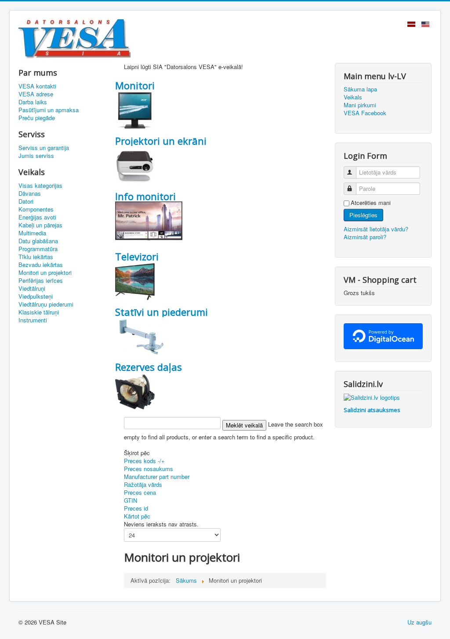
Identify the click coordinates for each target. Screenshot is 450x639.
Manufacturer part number (156, 476)
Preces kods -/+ (144, 460)
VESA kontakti (37, 86)
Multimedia (32, 233)
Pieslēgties (363, 215)
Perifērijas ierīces (40, 281)
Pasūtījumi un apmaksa (48, 110)
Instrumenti (32, 320)
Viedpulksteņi (35, 296)
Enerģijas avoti (37, 217)
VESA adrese (35, 94)
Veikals (353, 97)
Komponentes (36, 209)
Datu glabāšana (38, 241)
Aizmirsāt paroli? (365, 237)
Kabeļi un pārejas (40, 225)
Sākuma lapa (360, 89)
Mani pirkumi (360, 105)
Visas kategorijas (40, 186)
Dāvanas (29, 193)
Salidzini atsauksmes (372, 410)
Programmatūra (38, 249)
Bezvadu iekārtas (40, 265)
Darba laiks (32, 102)
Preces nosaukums (148, 468)
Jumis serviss (36, 156)
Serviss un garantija (43, 148)
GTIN (130, 500)
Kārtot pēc (137, 516)
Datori (25, 201)
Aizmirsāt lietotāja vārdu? (376, 229)
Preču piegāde (36, 118)
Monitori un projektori (45, 273)
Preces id (136, 508)
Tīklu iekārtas (35, 257)
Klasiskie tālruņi (38, 312)
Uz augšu (419, 622)
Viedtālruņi (31, 288)
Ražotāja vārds (143, 484)
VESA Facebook (365, 113)
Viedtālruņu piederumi (45, 304)
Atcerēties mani (371, 203)
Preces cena (140, 492)
